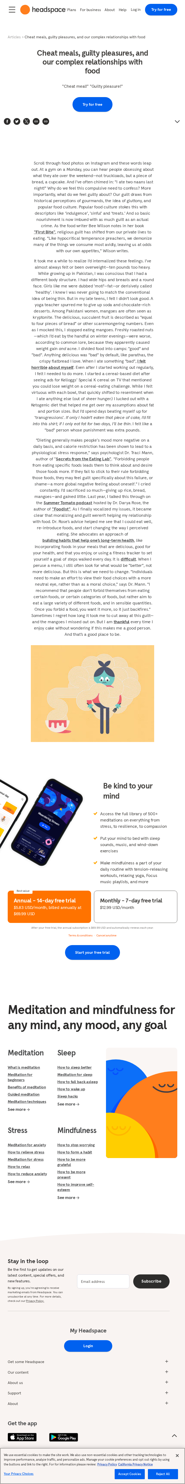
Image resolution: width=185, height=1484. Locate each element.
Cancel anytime (106, 935)
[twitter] (16, 121)
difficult (128, 559)
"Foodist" (61, 509)
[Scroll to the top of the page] (174, 1436)
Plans (71, 9)
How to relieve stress (26, 1152)
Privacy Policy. (35, 1301)
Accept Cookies (129, 1474)
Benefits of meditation (27, 1087)
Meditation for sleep (74, 1074)
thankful (122, 621)
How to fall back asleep (77, 1081)
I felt (141, 361)
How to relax (19, 1166)
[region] (92, 1466)
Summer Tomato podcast (68, 502)
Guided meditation (24, 1094)
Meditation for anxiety (27, 1144)
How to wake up (71, 1088)
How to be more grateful (71, 1162)
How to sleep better (74, 1067)
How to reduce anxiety (27, 1173)
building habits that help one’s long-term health (88, 540)
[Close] (177, 1455)
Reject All (163, 1474)
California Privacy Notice (135, 1464)
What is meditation (24, 1067)
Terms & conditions (80, 935)
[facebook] (7, 121)
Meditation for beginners (20, 1077)
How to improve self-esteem (75, 1187)
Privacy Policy (107, 1464)
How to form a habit (74, 1152)
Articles (14, 36)
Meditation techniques (27, 1101)
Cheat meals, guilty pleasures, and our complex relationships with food (85, 36)
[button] (45, 121)
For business (90, 9)
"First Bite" (44, 232)
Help (122, 9)
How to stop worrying (76, 1144)
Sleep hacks (67, 1096)
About (110, 9)
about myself (60, 367)
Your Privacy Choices (19, 1474)
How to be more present (71, 1174)
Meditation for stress (26, 1159)
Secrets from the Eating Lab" (83, 459)
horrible (39, 367)
